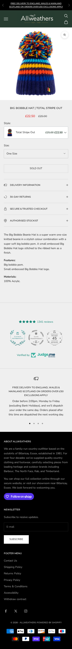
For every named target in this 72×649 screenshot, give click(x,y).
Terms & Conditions (15, 586)
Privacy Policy (12, 580)
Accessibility (11, 593)
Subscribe (16, 539)
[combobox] (36, 133)
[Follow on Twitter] (16, 611)
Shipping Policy (13, 567)
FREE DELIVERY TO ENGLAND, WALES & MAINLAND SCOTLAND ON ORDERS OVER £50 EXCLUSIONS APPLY (36, 391)
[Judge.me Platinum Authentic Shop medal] (17, 338)
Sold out (36, 168)
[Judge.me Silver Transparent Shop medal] (36, 338)
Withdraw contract (15, 599)
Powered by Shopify (49, 622)
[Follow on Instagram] (26, 611)
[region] (36, 396)
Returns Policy (12, 573)
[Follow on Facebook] (6, 611)
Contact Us (10, 560)
